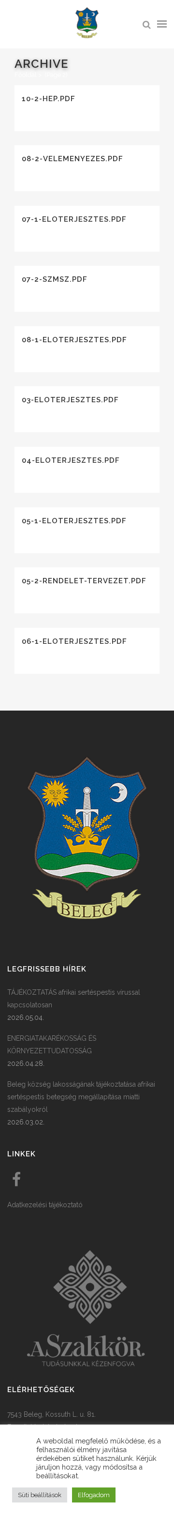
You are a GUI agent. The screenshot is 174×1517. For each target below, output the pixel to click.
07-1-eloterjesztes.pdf (74, 219)
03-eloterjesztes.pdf (70, 399)
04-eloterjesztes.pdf (71, 460)
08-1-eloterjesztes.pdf (74, 339)
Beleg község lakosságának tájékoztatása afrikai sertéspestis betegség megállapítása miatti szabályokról (81, 1096)
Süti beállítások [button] (39, 1495)
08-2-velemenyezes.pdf (72, 158)
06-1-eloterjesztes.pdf (74, 641)
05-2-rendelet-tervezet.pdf (84, 580)
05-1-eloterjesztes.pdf (74, 520)
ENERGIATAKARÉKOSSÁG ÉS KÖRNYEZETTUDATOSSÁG (51, 1044)
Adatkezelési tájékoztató (45, 1205)
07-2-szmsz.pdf (54, 279)
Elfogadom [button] (94, 1495)
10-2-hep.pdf (48, 98)
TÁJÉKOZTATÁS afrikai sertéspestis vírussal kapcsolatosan (73, 998)
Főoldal (25, 74)
